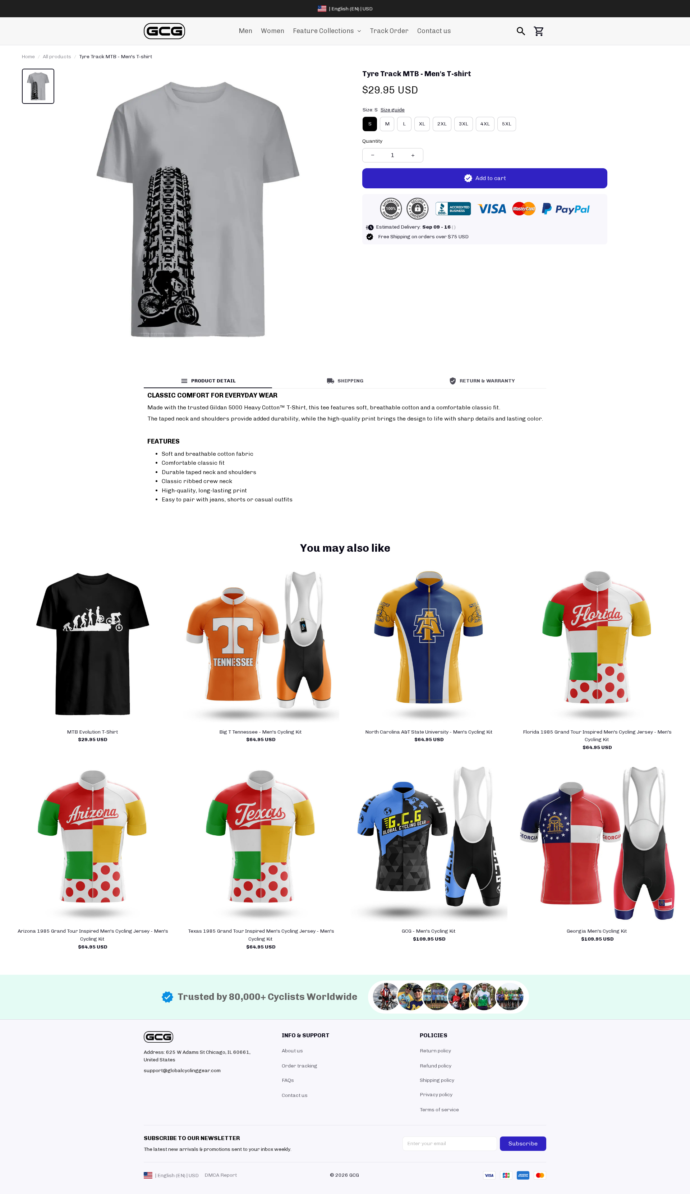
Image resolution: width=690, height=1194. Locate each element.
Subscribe (523, 1143)
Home (28, 57)
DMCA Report (220, 1175)
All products (57, 57)
